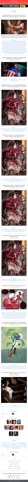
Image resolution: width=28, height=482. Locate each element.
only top (12, 280)
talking (13, 52)
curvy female (4, 180)
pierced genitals (6, 51)
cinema (8, 79)
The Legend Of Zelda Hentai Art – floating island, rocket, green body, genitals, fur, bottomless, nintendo (14, 323)
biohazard (13, 128)
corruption (25, 128)
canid (14, 313)
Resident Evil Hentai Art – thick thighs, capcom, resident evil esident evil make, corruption (14, 186)
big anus (20, 312)
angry (3, 312)
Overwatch (14, 78)
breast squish (9, 313)
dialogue (3, 45)
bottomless (18, 43)
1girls (4, 442)
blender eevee (9, 43)
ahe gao (13, 229)
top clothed (14, 181)
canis (13, 366)
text (24, 52)
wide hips (20, 181)
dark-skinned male (20, 44)
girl (5, 46)
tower (16, 368)
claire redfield (4, 44)
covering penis (12, 79)
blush (16, 43)
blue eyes (13, 43)
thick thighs (10, 181)
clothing (18, 444)
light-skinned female (24, 445)
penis (26, 446)
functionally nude (18, 45)
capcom (25, 43)
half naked (10, 46)
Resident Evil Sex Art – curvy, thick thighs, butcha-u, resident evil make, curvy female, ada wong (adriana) (14, 85)
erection (22, 444)
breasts (12, 313)
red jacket (23, 51)
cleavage (8, 44)
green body (24, 366)
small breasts (9, 52)
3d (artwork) (6, 41)
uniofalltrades (16, 53)
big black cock (11, 42)
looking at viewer (9, 446)
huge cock (24, 46)
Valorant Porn (14, 1)
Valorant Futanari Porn (14, 466)
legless (14, 180)
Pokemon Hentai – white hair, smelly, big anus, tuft (14, 285)
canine (11, 366)
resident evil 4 (19, 180)
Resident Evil (14, 127)
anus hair (10, 312)
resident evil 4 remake (21, 280)
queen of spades (16, 51)
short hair (9, 231)
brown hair (22, 43)
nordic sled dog (11, 367)
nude (20, 446)
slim (3, 52)
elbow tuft (22, 313)
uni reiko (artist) (11, 53)
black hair (3, 444)
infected (11, 180)
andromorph (4, 366)
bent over (17, 312)
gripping (7, 46)
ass (12, 312)
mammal (7, 367)
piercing (10, 51)
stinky (14, 318)
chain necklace (5, 79)
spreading (4, 318)
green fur (2, 367)
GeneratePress (18, 480)
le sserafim (23, 79)
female (14, 45)
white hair (23, 318)
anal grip (23, 41)
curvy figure (7, 180)
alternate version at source (16, 41)
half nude (13, 46)
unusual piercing (20, 53)
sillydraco (23, 367)
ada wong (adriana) (8, 128)
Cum (20, 444)
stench (12, 318)
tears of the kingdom (10, 368)
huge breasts (16, 445)
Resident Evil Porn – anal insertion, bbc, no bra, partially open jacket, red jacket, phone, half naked (14, 16)
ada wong (3, 128)
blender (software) (4, 43)
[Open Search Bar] (26, 3)
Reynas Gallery (14, 464)
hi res (5, 367)
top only (7, 53)
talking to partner (16, 52)
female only (6, 445)
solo (5, 368)
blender (24, 42)
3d (3, 41)
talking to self (21, 52)
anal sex (6, 42)
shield (20, 367)
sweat (16, 318)
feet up (12, 45)
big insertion (21, 42)
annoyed (5, 312)
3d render (10, 41)
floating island (21, 366)
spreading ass (9, 318)
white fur (25, 368)
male (13, 446)
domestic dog (16, 366)
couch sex (13, 44)
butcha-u (16, 128)
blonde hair (5, 444)
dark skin (16, 44)
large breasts (20, 445)
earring (20, 313)
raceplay (20, 51)
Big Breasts (24, 312)
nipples (18, 446)
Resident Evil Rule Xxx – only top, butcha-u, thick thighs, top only (14, 236)
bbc (8, 42)
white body (22, 368)
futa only (15, 79)
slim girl (6, 52)
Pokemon (14, 311)
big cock (15, 42)
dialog (25, 44)
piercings (12, 51)
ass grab (14, 312)
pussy (18, 367)
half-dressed (19, 79)
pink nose (15, 367)
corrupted (22, 128)
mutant (16, 180)
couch (10, 44)
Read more (24, 37)
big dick (18, 42)
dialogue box (7, 45)
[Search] (13, 414)
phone (2, 51)
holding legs (20, 46)
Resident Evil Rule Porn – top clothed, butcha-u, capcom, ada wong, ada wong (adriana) (14, 136)
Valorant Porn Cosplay (15, 468)
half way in (16, 46)
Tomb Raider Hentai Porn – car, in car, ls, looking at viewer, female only (14, 373)
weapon (19, 368)
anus (7, 312)
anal (20, 41)
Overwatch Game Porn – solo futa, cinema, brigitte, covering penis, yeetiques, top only (14, 58)
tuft (20, 318)
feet (9, 45)
